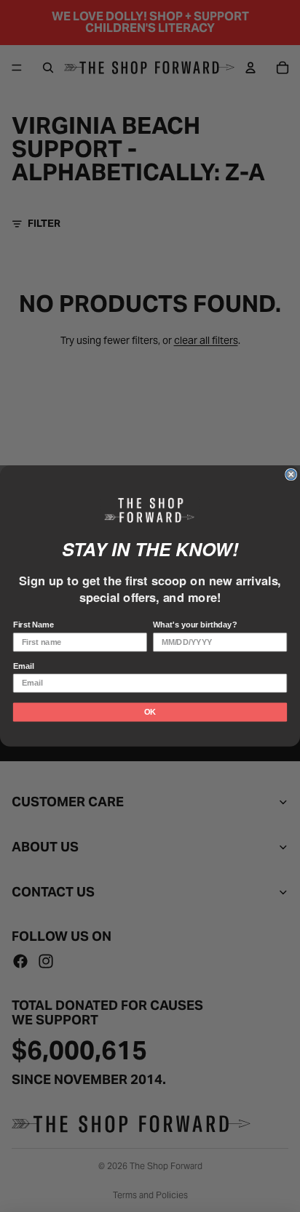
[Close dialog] (291, 475)
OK (150, 711)
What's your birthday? (195, 625)
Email (23, 666)
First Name (33, 625)
